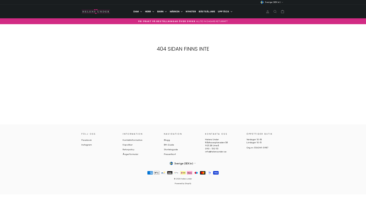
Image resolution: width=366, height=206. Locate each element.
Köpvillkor (128, 144)
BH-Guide (169, 144)
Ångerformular (130, 154)
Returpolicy (128, 149)
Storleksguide (171, 149)
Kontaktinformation (132, 140)
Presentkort (170, 154)
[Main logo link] (95, 11)
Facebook (86, 140)
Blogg (167, 140)
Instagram (86, 144)
